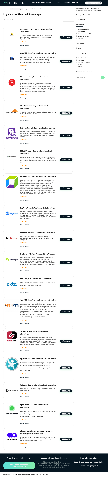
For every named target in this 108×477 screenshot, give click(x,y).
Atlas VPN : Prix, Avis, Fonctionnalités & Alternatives (38, 53)
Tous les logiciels (63, 3)
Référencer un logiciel (94, 3)
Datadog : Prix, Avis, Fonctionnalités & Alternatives (37, 128)
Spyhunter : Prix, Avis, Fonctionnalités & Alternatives (38, 359)
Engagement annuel (83, 36)
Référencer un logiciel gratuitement (19, 465)
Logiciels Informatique (16, 9)
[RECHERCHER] (103, 77)
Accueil (5, 9)
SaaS (79, 48)
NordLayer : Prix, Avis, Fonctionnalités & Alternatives (38, 254)
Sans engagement (83, 29)
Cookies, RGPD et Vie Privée (42, 474)
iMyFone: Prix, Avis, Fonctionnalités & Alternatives (37, 208)
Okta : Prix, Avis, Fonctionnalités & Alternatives (36, 279)
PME (79, 64)
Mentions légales (31, 474)
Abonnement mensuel (84, 34)
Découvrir (66, 37)
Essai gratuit (81, 19)
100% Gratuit (81, 31)
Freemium (80, 38)
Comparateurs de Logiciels (42, 3)
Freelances (81, 60)
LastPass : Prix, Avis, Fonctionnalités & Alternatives (37, 233)
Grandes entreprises (83, 62)
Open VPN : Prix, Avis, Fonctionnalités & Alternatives (38, 300)
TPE (79, 66)
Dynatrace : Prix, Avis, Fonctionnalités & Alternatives (38, 176)
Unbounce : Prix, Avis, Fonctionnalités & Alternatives (38, 385)
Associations (81, 58)
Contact (75, 3)
